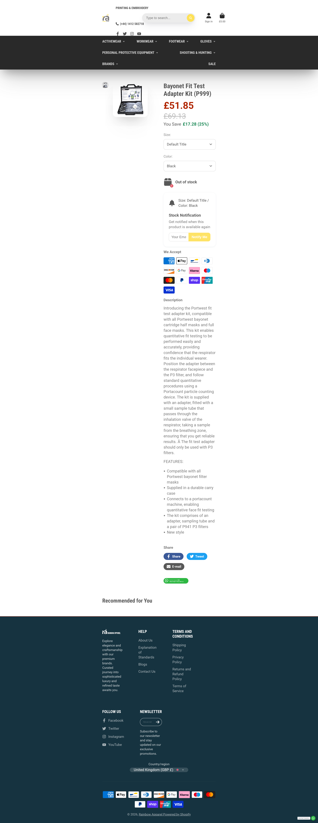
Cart (222, 18)
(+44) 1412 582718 (132, 24)
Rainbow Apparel (151, 814)
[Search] (190, 18)
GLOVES (206, 41)
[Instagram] (132, 34)
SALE (212, 64)
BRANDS (108, 64)
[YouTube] (139, 34)
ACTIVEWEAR (111, 41)
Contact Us (146, 671)
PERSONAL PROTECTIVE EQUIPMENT (128, 53)
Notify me (199, 237)
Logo (105, 18)
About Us (145, 640)
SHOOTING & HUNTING (196, 53)
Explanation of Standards (147, 652)
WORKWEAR (145, 41)
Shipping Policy (179, 647)
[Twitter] (125, 34)
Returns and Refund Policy (181, 674)
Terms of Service (179, 688)
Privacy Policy (178, 659)
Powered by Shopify (177, 814)
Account (209, 18)
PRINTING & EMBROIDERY (132, 8)
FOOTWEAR (177, 41)
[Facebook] (118, 34)
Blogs (142, 664)
